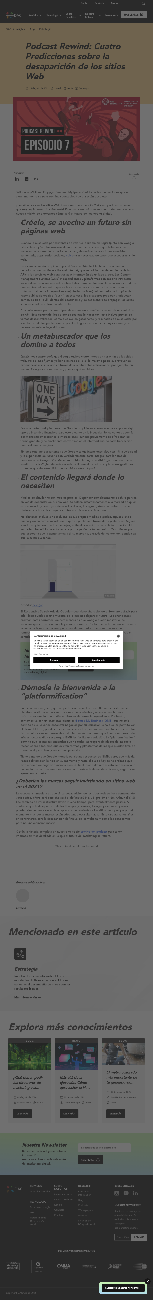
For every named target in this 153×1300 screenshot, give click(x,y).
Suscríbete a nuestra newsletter (122, 1287)
